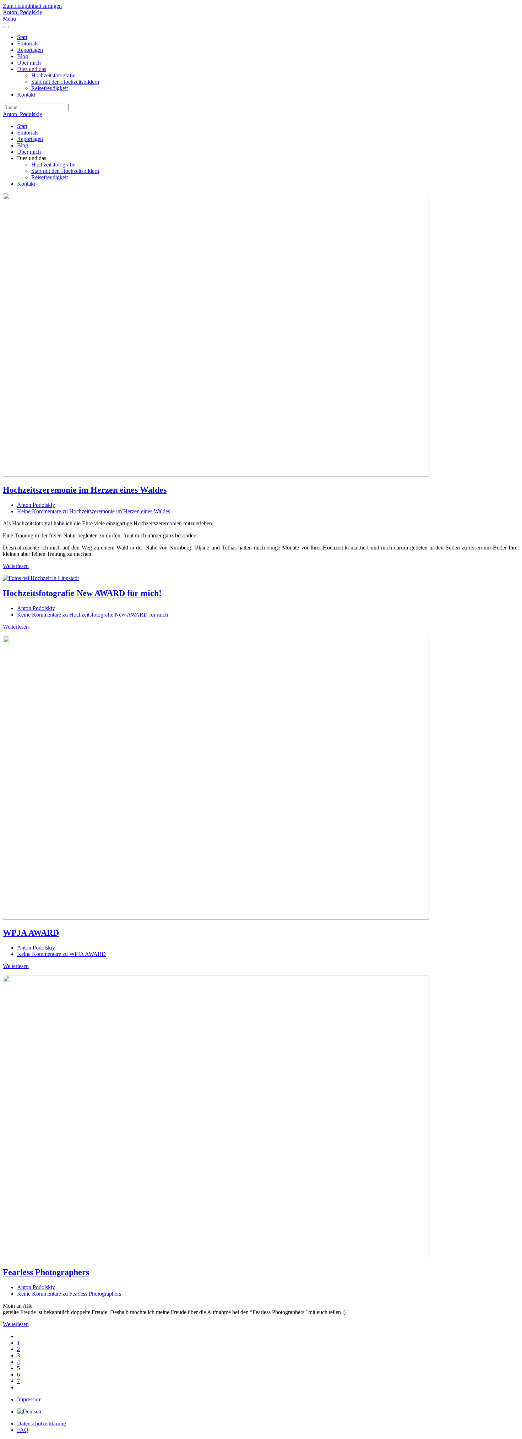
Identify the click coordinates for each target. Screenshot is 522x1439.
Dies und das (31, 69)
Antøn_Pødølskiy (22, 12)
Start (22, 37)
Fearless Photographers (46, 1272)
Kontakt (26, 95)
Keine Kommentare (93, 511)
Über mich (29, 63)
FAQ (22, 1430)
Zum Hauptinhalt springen (32, 6)
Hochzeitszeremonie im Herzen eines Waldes (85, 489)
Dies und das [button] (31, 158)
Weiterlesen (16, 566)
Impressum (29, 1399)
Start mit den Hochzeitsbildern (65, 82)
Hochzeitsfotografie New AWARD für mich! (82, 593)
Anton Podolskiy (36, 505)
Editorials (27, 43)
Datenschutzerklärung (41, 1424)
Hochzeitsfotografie (53, 75)
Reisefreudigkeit (49, 88)
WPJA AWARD (31, 932)
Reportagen (30, 50)
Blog (22, 56)
